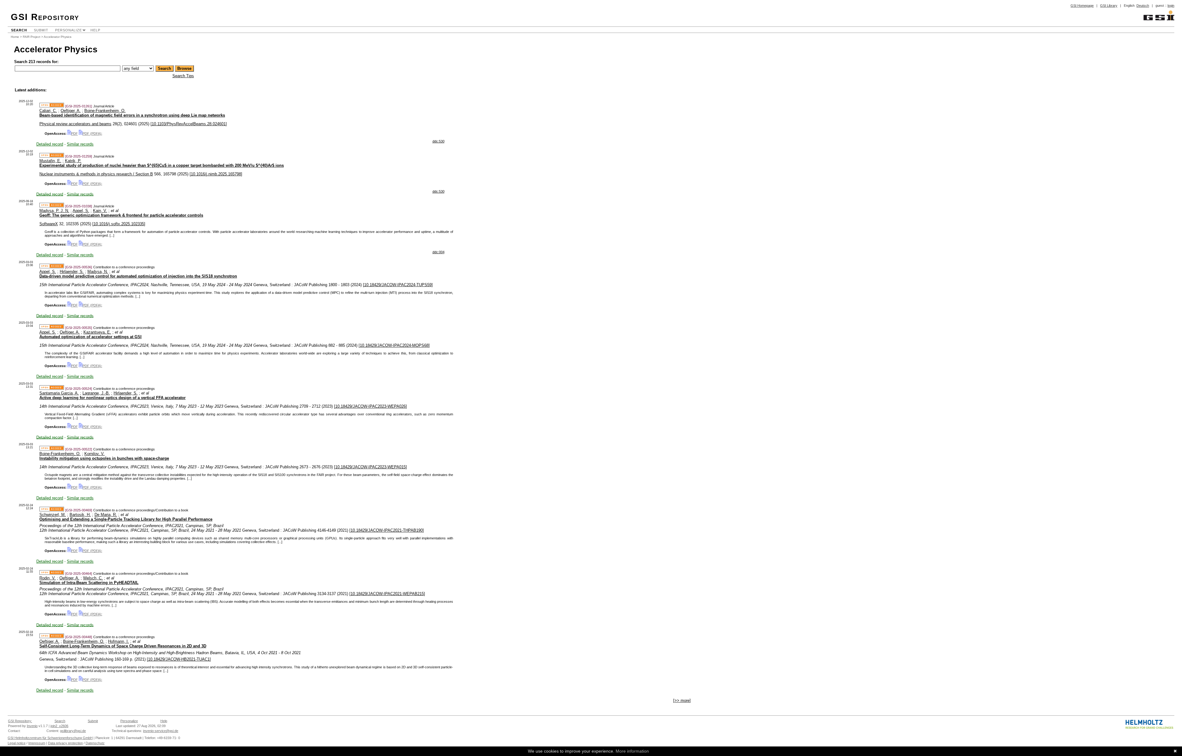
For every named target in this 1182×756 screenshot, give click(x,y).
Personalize (68, 30)
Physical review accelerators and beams (75, 124)
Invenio (32, 726)
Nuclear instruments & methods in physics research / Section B (96, 174)
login (1171, 5)
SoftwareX (48, 224)
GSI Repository (45, 17)
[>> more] (682, 700)
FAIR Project (31, 36)
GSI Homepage (1082, 5)
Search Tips (183, 76)
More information (632, 751)
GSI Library (1108, 5)
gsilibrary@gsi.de (73, 731)
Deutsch (1142, 5)
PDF (74, 133)
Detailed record (49, 144)
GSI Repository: (20, 721)
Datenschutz (95, 743)
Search (19, 30)
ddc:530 (438, 141)
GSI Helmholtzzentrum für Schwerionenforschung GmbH (50, 738)
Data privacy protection (65, 743)
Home (15, 36)
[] (189, 124)
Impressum (36, 743)
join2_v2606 (59, 726)
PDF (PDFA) (91, 133)
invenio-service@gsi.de (160, 731)
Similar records (80, 144)
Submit (41, 30)
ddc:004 (438, 252)
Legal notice (17, 743)
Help (95, 30)
